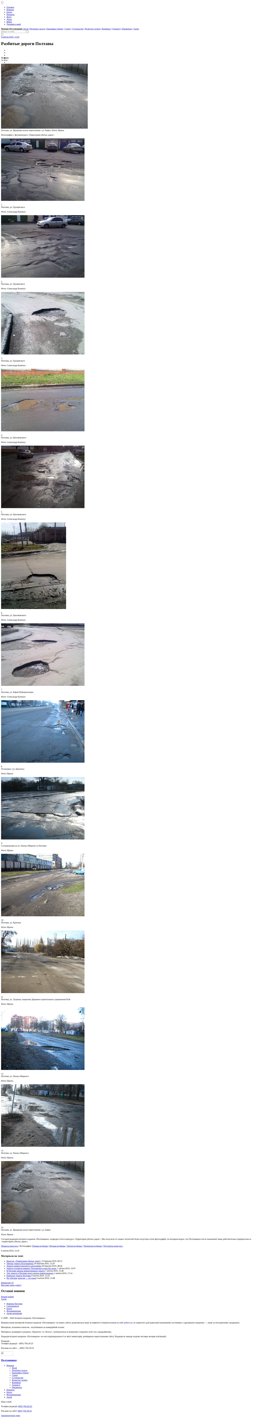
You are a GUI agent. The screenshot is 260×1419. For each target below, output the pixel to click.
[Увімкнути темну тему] (2, 2)
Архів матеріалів (14, 1313)
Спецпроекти (12, 1306)
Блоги (9, 12)
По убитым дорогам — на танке (21, 1278)
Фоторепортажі (13, 1311)
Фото (8, 17)
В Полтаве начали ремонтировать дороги (25, 1271)
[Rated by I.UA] (7, 1355)
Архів (136, 29)
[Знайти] (28, 31)
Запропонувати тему (10, 1415)
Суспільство (77, 29)
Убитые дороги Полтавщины (19, 1263)
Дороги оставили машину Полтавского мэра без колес (31, 1268)
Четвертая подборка (93, 1246)
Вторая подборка (57, 1246)
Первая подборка (40, 1246)
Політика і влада (37, 29)
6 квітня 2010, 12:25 (10, 37)
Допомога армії (13, 24)
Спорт (68, 29)
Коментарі (6, 1283)
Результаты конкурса (113, 1246)
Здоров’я (116, 29)
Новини (10, 10)
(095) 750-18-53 (25, 1411)
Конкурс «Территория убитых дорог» (23, 1261)
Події (25, 29)
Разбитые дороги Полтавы (18, 1276)
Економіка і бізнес (54, 29)
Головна (10, 7)
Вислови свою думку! (11, 1285)
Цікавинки (127, 29)
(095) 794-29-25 (25, 1406)
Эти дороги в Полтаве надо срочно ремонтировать (29, 1273)
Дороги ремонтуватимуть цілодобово (24, 1266)
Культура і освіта (92, 29)
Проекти (10, 14)
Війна (9, 22)
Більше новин (7, 1297)
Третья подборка (74, 1246)
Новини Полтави (14, 1304)
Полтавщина (8, 1360)
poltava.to (128, 1322)
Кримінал (106, 29)
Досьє (9, 19)
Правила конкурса (9, 1246)
